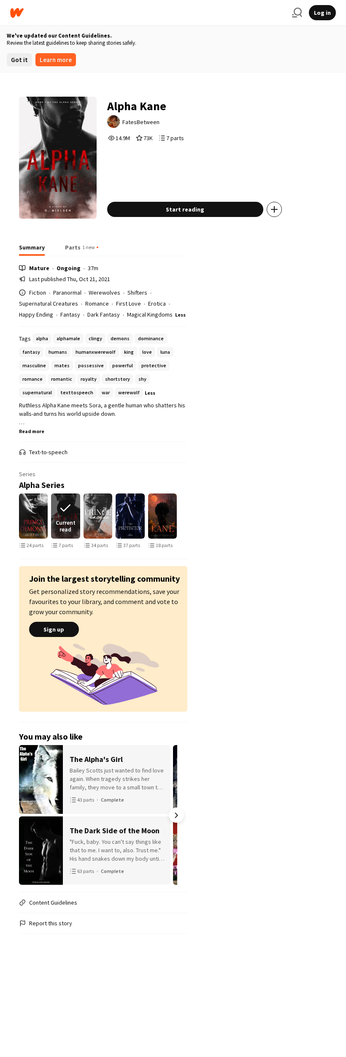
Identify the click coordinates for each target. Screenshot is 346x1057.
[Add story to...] (274, 209)
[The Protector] (130, 516)
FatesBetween (140, 122)
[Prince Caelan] (98, 516)
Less (180, 315)
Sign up (53, 629)
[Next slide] (176, 516)
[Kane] (162, 516)
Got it (19, 60)
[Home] (147, 13)
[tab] (32, 250)
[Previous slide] (30, 516)
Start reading (185, 209)
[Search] (297, 13)
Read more (31, 431)
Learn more (56, 60)
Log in (322, 12)
